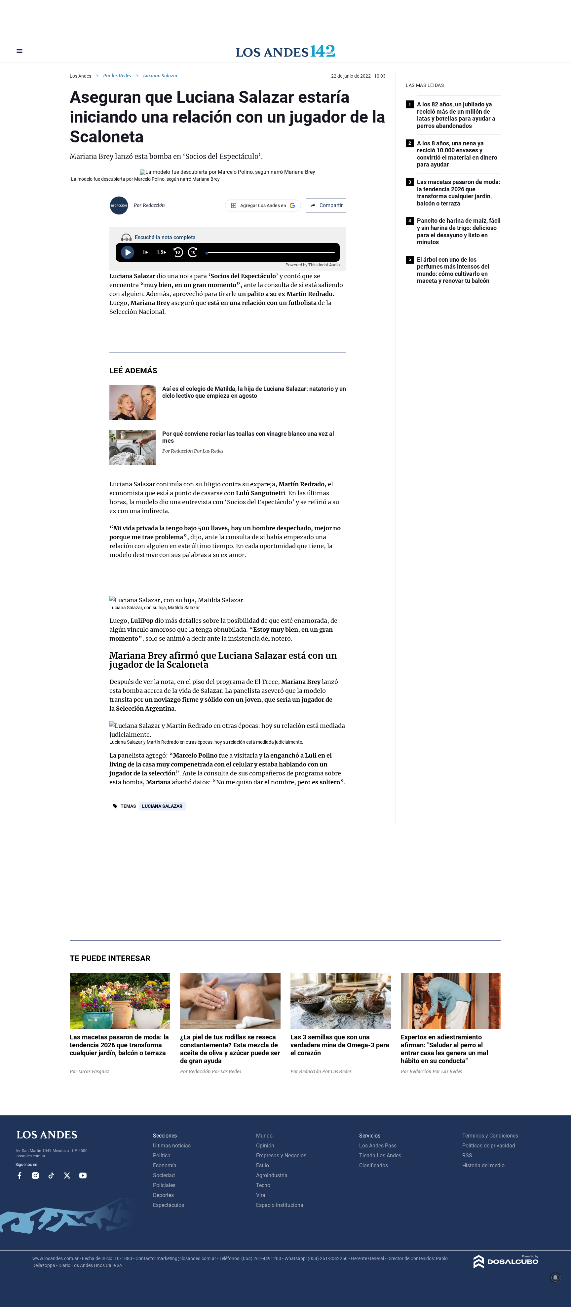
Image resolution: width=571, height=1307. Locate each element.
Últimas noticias (172, 1145)
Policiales (164, 1185)
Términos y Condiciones (490, 1136)
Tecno (263, 1185)
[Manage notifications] (555, 1277)
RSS (467, 1155)
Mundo (264, 1136)
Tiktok (51, 1175)
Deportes (163, 1195)
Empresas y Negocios (281, 1155)
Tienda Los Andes (380, 1155)
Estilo (262, 1165)
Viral (261, 1195)
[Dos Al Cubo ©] (506, 1266)
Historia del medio (483, 1165)
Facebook (19, 1175)
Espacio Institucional (280, 1205)
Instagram (35, 1175)
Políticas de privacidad (488, 1145)
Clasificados (373, 1165)
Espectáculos (168, 1205)
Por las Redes (117, 76)
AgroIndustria (271, 1175)
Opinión (265, 1145)
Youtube (83, 1175)
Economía (164, 1165)
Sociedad (164, 1175)
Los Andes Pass (378, 1145)
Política (162, 1155)
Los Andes (80, 76)
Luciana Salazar (162, 806)
